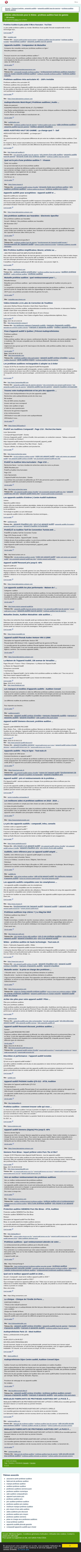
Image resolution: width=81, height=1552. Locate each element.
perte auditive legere (25, 360)
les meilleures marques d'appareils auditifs (29, 325)
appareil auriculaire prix (15, 1496)
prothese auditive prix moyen (56, 189)
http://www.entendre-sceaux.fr (18, 323)
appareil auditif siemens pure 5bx (12, 1173)
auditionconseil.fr (14, 713)
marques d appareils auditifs (41, 327)
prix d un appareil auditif (44, 524)
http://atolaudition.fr (14, 1103)
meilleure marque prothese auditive (20, 1507)
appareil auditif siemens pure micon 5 (43, 1171)
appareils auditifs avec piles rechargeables (28, 1021)
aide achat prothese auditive (23, 876)
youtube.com (12, 37)
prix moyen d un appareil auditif (27, 846)
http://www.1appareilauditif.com (18, 382)
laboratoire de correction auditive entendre (16, 327)
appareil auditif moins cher (30, 494)
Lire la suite (8, 33)
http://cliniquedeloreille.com (17, 1323)
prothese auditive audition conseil (57, 1393)
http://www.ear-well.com (16, 934)
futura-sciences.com (14, 1126)
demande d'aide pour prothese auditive (31, 156)
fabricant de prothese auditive (23, 1423)
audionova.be (12, 521)
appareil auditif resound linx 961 (26, 1052)
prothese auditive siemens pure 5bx (23, 1236)
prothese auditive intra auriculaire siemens (60, 1425)
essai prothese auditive (15, 1522)
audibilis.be (12, 874)
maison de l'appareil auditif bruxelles (30, 878)
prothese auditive (35, 274)
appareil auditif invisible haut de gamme (25, 39)
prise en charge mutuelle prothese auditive (20, 74)
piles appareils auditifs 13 (46, 1023)
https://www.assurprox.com (17, 989)
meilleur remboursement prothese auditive (28, 1201)
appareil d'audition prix (23, 524)
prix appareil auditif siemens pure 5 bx (23, 1171)
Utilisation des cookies (57, 1534)
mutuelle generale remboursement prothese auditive (49, 1268)
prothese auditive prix (15, 1499)
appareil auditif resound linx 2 (46, 1050)
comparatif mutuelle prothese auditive (26, 72)
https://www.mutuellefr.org (16, 634)
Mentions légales (15, 1534)
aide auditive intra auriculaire (47, 718)
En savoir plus (23, 1550)
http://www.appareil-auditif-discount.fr (20, 742)
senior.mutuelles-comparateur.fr (18, 797)
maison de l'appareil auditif (49, 773)
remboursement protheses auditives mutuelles (58, 72)
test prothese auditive (18, 41)
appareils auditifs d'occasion (64, 524)
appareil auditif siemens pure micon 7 (65, 1171)
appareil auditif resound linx (12, 908)
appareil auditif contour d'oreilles (54, 358)
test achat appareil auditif (50, 878)
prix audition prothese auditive (18, 1501)
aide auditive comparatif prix (17, 1494)
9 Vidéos (16, 20)
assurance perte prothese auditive (19, 1479)
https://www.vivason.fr (15, 184)
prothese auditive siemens (16, 1517)
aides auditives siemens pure (28, 1238)
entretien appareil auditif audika (46, 559)
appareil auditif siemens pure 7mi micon (41, 747)
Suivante (26, 1463)
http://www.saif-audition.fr (16, 152)
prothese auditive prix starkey (17, 1504)
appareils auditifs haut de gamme (39, 41)
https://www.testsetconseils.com (18, 820)
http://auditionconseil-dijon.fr (17, 1390)
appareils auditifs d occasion (13, 526)
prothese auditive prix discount (36, 189)
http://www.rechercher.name (17, 454)
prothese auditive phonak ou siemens (34, 1425)
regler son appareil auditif (44, 456)
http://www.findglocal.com (16, 685)
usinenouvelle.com (14, 1421)
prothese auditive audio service (47, 125)
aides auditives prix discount (17, 1512)
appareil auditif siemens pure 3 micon (44, 745)
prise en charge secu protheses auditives (59, 991)
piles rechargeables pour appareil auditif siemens (57, 385)
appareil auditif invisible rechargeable (52, 494)
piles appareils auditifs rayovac (26, 1023)
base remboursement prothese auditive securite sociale (32, 1266)
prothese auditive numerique (17, 1491)
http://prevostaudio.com (16, 355)
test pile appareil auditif (51, 1021)
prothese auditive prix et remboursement (59, 1201)
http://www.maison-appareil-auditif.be (20, 606)
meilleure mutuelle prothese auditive (49, 74)
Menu (76, 2)
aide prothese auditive (66, 125)
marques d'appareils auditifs (58, 325)
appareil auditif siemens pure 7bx (20, 747)
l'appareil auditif (50, 906)
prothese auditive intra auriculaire (26, 358)
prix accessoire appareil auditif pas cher (47, 458)
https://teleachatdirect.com (16, 269)
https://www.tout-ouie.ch (16, 770)
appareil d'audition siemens (24, 745)
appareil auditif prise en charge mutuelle (46, 993)
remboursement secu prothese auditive (15, 1203)
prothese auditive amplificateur (25, 272)
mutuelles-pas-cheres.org (16, 299)
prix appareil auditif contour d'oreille (26, 187)
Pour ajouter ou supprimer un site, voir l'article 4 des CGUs (24, 1538)
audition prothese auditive (16, 1486)
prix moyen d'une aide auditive (51, 155)
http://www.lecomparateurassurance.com (22, 69)
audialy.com (12, 1078)
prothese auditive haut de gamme (49, 39)
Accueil (5, 1534)
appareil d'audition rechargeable (65, 387)
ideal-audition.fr (13, 1356)
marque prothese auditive (16, 1484)
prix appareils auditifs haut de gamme (26, 155)
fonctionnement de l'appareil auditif (18, 244)
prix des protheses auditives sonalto (24, 456)
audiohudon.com (14, 122)
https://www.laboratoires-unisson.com (20, 99)
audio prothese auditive (19, 274)
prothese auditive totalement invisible (45, 244)
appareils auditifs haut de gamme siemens (28, 385)
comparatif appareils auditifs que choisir (21, 1527)
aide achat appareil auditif (44, 876)
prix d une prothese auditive (50, 936)
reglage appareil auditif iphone (29, 908)
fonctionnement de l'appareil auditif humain (52, 242)
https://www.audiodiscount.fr (17, 843)
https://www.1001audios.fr (17, 425)
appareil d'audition (27, 718)
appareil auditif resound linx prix (63, 1050)
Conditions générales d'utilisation (35, 1534)
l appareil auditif (65, 906)
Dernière (32, 1463)
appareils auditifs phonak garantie (19, 1524)
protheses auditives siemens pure (19, 1489)
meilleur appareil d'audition (41, 127)
